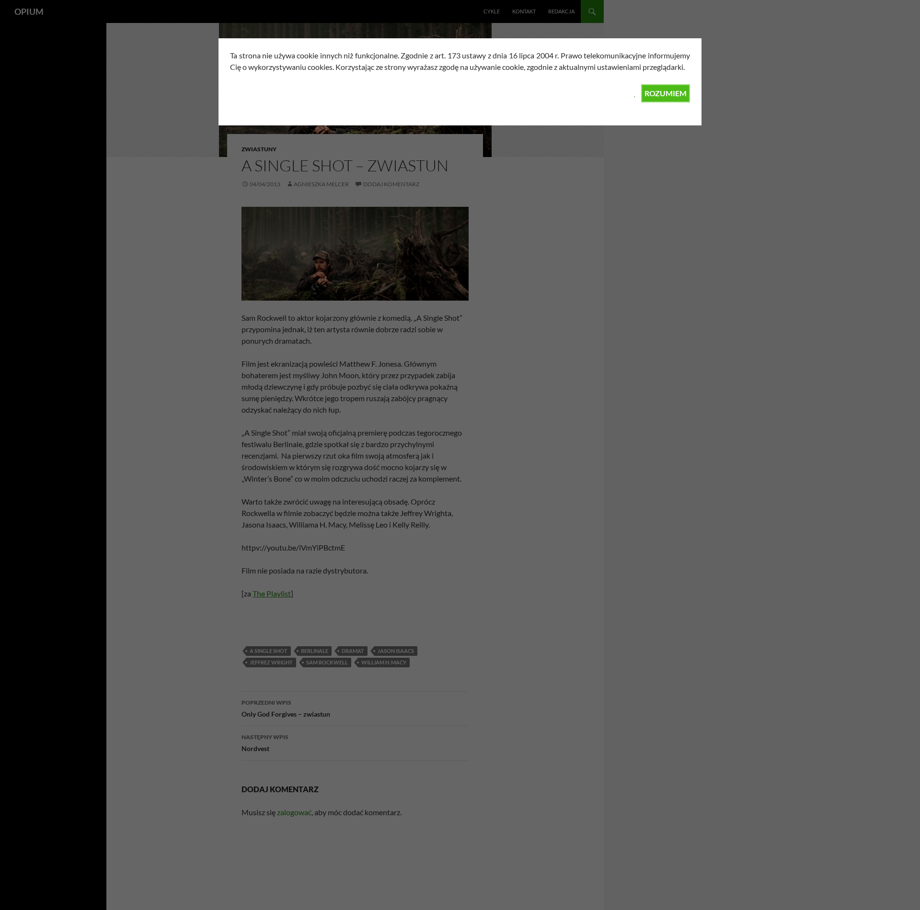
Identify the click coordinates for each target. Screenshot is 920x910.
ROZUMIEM (665, 93)
